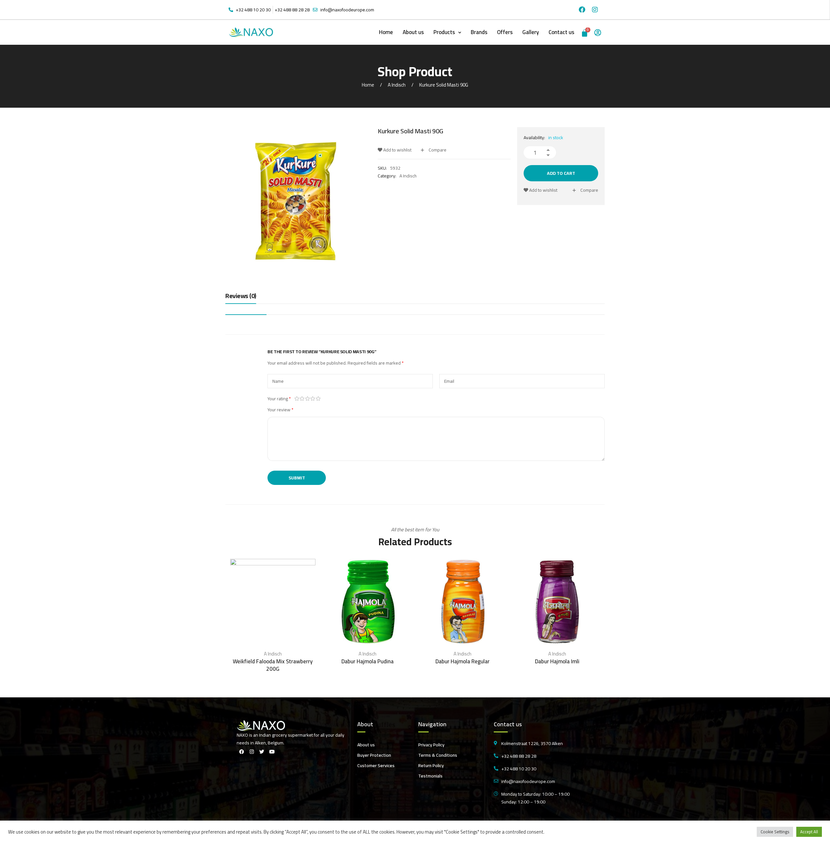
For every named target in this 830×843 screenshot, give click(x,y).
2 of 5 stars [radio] (302, 399)
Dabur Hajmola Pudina (367, 661)
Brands (479, 32)
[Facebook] (581, 9)
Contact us (561, 32)
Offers (505, 32)
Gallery (530, 32)
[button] (447, 32)
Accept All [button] (809, 832)
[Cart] (585, 32)
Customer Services (376, 765)
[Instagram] (594, 9)
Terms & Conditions (437, 755)
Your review (280, 410)
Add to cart (561, 173)
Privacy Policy (431, 745)
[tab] (240, 297)
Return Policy (431, 765)
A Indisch (397, 85)
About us (413, 32)
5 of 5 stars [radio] (318, 399)
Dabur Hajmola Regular (462, 661)
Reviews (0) (240, 296)
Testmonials (430, 776)
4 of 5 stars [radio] (313, 399)
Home (386, 32)
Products (444, 32)
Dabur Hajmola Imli (557, 661)
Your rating (279, 399)
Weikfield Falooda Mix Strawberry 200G (273, 665)
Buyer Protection (374, 755)
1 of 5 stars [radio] (297, 399)
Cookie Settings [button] (775, 832)
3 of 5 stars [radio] (307, 399)
